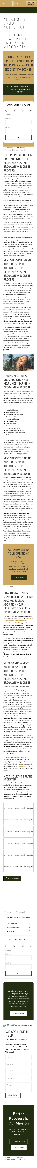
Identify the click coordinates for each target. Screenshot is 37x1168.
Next (18, 137)
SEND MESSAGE (12, 1095)
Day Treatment (12, 924)
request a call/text (31, 3)
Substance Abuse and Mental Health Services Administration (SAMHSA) (18, 620)
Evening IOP (11, 931)
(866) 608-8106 (22, 449)
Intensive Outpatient (13, 927)
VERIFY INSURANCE (13, 878)
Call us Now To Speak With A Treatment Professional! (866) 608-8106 (19, 89)
